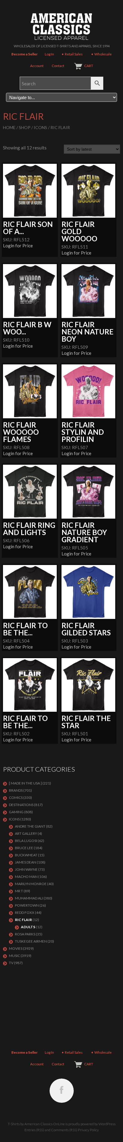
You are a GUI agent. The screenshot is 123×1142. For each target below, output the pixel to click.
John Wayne (26, 869)
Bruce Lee (24, 848)
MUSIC (14, 955)
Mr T (19, 891)
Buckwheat (26, 855)
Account (37, 65)
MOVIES (15, 948)
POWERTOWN (27, 905)
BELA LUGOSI (26, 840)
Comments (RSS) (64, 1130)
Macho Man (26, 876)
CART (88, 65)
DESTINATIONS (21, 804)
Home (9, 127)
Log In (49, 54)
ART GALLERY (26, 833)
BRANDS (16, 790)
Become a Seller (24, 54)
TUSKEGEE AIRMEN (31, 941)
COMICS (16, 797)
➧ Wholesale (101, 54)
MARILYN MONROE (31, 884)
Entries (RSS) (34, 1130)
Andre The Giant (30, 826)
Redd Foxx (24, 912)
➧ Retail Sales (72, 54)
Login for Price (18, 245)
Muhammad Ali (29, 898)
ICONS (40, 127)
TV (11, 963)
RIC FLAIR (23, 919)
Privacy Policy (88, 1130)
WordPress (107, 1124)
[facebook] (62, 1091)
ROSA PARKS (25, 934)
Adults (28, 927)
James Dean (25, 862)
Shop (24, 127)
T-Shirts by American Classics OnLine (36, 1124)
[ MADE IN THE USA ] (25, 783)
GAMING (16, 812)
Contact (58, 65)
